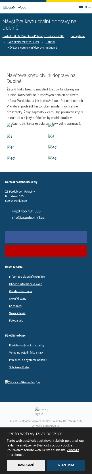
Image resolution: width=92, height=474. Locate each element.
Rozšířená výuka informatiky (26, 345)
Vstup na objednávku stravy (26, 352)
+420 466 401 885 (26, 211)
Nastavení (26, 464)
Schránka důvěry (19, 367)
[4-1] (25, 148)
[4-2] (66, 148)
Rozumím (66, 465)
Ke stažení (15, 306)
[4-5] (66, 159)
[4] (25, 126)
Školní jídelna (17, 313)
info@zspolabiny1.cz (28, 217)
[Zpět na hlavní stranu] (15, 7)
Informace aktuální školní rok (27, 276)
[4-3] (25, 159)
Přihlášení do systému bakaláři (28, 360)
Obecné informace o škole (25, 284)
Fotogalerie (16, 320)
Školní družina (17, 298)
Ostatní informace (20, 291)
